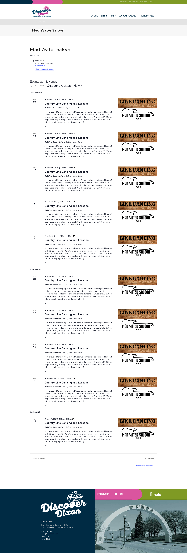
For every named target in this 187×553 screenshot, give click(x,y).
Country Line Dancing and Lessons (67, 103)
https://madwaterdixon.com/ (44, 69)
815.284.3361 (47, 531)
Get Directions (40, 66)
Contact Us (45, 536)
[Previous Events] (31, 85)
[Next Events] (35, 85)
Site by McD (45, 539)
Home (33, 22)
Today (42, 85)
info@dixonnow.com (50, 534)
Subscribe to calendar (144, 466)
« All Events (35, 55)
